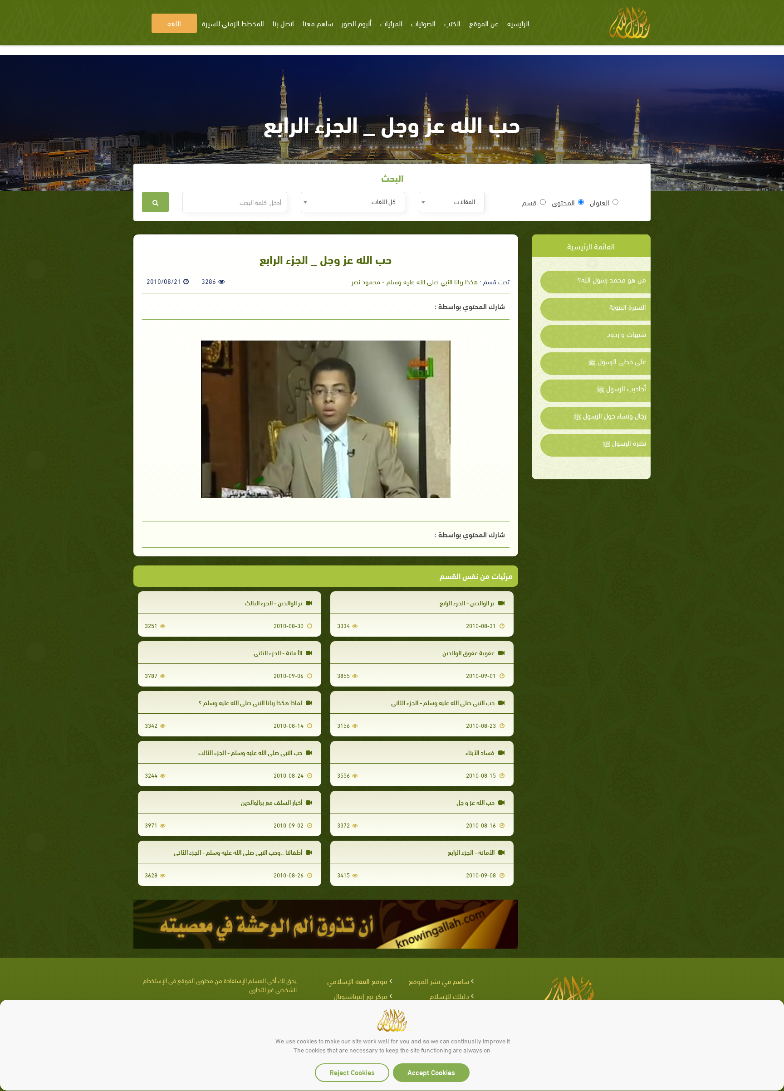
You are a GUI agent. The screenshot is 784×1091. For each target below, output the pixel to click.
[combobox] (452, 202)
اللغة (174, 23)
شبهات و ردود (626, 334)
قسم (529, 202)
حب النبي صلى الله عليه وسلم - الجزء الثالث (251, 752)
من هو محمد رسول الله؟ (612, 279)
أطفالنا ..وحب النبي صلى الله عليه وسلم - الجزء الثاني (239, 852)
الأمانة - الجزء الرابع (472, 852)
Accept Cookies (431, 1072)
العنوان (599, 202)
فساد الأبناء (481, 752)
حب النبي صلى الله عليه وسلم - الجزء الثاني (443, 702)
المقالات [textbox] (464, 201)
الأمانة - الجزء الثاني (279, 652)
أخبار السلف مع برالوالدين (272, 802)
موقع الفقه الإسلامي (357, 980)
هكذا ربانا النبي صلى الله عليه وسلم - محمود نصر (415, 281)
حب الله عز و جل (476, 802)
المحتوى (563, 202)
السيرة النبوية (627, 306)
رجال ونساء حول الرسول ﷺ (609, 415)
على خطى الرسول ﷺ (617, 361)
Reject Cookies (352, 1072)
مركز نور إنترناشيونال (360, 995)
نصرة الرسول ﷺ (624, 442)
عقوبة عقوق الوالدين (469, 652)
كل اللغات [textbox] (384, 201)
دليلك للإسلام (449, 995)
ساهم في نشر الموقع (439, 980)
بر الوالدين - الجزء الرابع (468, 602)
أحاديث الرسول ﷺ (621, 388)
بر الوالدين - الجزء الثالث (274, 602)
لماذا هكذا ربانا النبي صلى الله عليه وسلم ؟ (251, 702)
